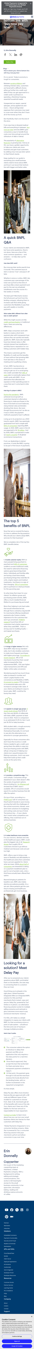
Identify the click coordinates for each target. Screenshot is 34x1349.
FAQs (5, 1293)
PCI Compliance (8, 1290)
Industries (7, 1228)
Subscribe (9, 62)
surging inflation (16, 83)
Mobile (6, 1256)
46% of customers (20, 564)
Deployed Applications (10, 1261)
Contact (6, 1308)
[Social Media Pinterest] (6, 1216)
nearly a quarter (11, 435)
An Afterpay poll (23, 784)
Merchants (7, 1225)
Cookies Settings (17, 1336)
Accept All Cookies (17, 1346)
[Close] (32, 1316)
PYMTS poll (8, 799)
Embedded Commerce (10, 1235)
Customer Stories (9, 1282)
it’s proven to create (11, 682)
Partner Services (8, 1285)
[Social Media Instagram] (27, 1209)
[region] (17, 1331)
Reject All (17, 1341)
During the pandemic (11, 394)
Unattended (7, 1267)
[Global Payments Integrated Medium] (11, 1216)
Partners (6, 1223)
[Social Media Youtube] (6, 1209)
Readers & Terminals (9, 1243)
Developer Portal (8, 1273)
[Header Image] (17, 17)
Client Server (7, 1259)
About (5, 1303)
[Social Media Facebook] (11, 1209)
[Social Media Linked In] (22, 1209)
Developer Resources (10, 1275)
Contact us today (10, 1115)
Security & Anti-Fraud (10, 1241)
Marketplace (7, 1246)
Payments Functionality (10, 1238)
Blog (5, 1296)
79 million (21, 430)
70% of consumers (21, 584)
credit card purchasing (12, 322)
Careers (6, 1306)
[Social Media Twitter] (17, 1209)
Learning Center (8, 1288)
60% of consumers (10, 426)
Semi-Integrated (8, 1270)
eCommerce (7, 1264)
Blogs (5, 68)
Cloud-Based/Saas (9, 1253)
